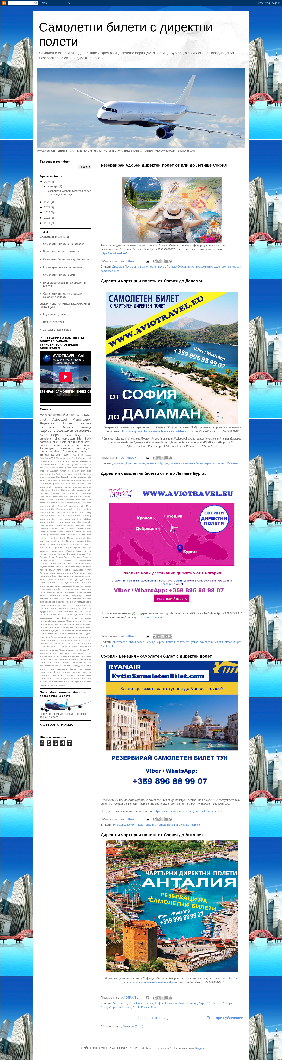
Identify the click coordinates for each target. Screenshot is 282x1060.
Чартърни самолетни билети (61, 251)
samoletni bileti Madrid (61, 538)
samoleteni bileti (73, 522)
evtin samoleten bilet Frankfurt (60, 480)
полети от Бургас (187, 642)
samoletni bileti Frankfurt (60, 532)
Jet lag (69, 464)
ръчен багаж (46, 643)
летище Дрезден (74, 614)
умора (81, 675)
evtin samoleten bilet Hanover (70, 483)
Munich (52, 468)
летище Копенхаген (81, 618)
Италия (150, 824)
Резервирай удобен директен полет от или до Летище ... (68, 192)
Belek (136, 1007)
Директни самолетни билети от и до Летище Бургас (154, 473)
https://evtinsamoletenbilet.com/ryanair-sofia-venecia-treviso (190, 811)
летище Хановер (65, 627)
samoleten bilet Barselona (53, 503)
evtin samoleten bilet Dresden (77, 474)
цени (65, 678)
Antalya (227, 1003)
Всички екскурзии (54, 321)
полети (170, 642)
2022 (47, 202)
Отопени (67, 560)
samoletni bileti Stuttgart (57, 544)
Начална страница (154, 1018)
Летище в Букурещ (82, 557)
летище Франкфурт (81, 624)
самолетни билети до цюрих (74, 669)
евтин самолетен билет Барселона (67, 573)
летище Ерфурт (61, 618)
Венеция (117, 824)
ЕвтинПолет (136, 1003)
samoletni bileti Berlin (53, 441)
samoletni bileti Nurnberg (62, 541)
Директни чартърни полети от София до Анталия (152, 834)
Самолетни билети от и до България (66, 259)
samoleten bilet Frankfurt (52, 509)
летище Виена (56, 614)
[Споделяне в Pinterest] (170, 261)
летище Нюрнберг (49, 624)
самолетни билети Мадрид (66, 666)
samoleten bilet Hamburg (78, 509)
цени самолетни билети (60, 681)
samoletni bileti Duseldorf (62, 528)
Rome (74, 468)
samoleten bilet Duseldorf (53, 506)
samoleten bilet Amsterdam (78, 500)
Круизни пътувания (55, 314)
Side (153, 1007)
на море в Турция (157, 463)
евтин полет (157, 266)
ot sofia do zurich (54, 500)
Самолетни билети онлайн (59, 274)
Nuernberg (61, 468)
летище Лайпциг (48, 621)
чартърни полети (214, 463)
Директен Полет (122, 266)
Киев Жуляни (83, 551)
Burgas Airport (62, 461)
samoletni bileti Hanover (62, 535)
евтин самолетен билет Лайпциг (56, 589)
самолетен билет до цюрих (55, 653)
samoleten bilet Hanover (52, 512)
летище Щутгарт (83, 627)
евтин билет (141, 266)
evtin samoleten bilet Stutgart (60, 493)
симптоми (45, 675)
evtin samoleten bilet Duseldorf (55, 477)
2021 (47, 207)
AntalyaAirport (109, 1007)
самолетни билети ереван (55, 672)
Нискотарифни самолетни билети (64, 267)
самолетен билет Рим (79, 650)
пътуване (71, 637)
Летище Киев (84, 554)
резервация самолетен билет (76, 640)
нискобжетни (204, 266)
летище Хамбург (48, 627)
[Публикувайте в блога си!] (158, 261)
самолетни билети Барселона (75, 659)
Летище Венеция (167, 824)
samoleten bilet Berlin (77, 438)
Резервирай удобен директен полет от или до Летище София (164, 165)
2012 (47, 217)
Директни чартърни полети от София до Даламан (152, 281)
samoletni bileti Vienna (80, 544)
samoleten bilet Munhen (52, 515)
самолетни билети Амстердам (64, 656)
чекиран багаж (57, 685)
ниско (190, 266)
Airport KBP (78, 455)
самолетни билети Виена (54, 662)
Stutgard (87, 468)
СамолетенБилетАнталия (181, 1003)
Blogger (199, 1048)
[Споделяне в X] (162, 261)
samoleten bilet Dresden (79, 503)
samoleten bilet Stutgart (78, 519)
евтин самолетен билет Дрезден (66, 579)
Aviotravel (107, 646)
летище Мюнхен (83, 621)
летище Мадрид (66, 621)
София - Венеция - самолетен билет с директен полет (156, 656)
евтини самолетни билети (65, 425)
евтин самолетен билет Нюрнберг (61, 595)
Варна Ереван (73, 547)
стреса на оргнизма (64, 675)
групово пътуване (76, 567)
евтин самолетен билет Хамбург (68, 602)
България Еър (56, 547)
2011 (47, 223)
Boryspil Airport (47, 461)
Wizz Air (44, 471)
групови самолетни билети (53, 567)
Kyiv (84, 464)
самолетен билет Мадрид (53, 650)
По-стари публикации (224, 1018)
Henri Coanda (58, 464)
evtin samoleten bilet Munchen (76, 487)
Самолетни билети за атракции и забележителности (63, 295)
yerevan (43, 547)
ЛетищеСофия (154, 1003)
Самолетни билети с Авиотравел (63, 243)
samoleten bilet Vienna (51, 522)
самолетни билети (211, 642)
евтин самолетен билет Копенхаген (73, 586)
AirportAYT (205, 1003)
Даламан (117, 463)
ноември (53, 186)
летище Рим (65, 624)
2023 (47, 181)
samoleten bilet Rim (51, 519)
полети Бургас (83, 634)
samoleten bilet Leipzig (79, 512)
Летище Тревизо (189, 824)
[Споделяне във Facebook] (166, 261)
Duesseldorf (85, 461)
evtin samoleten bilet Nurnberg (55, 490)
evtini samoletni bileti (63, 496)
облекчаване (71, 631)
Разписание (85, 560)
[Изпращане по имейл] (155, 261)
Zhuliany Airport (58, 471)
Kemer (145, 1007)
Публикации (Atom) (131, 1026)
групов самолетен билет (79, 563)
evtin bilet (80, 471)
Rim (69, 468)
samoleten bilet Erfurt (80, 506)
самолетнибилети (82, 672)
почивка (175, 463)
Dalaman (232, 463)
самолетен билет (224, 266)
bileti (70, 471)
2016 (47, 212)
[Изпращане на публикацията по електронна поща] (147, 261)
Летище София (176, 266)
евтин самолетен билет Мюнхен (74, 592)
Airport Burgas (233, 642)
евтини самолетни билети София (66, 611)
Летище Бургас (155, 642)
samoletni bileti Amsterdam (60, 525)
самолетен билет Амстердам (58, 451)
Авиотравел (119, 642)
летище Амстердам (76, 448)
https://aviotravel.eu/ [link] (152, 617)
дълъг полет (56, 570)
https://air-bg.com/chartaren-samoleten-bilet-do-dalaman (154, 431)
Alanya (217, 1003)
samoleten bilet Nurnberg (78, 515)
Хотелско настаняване (57, 329)
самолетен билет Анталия (66, 643)
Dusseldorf (45, 464)
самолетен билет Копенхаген (76, 646)
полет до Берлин (57, 634)
